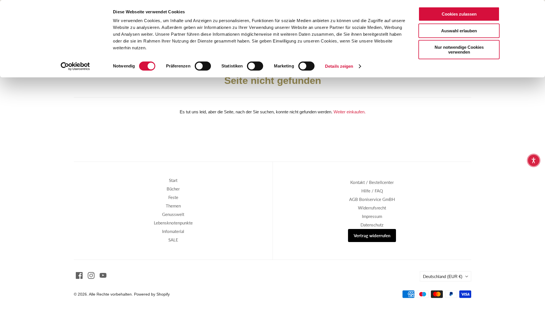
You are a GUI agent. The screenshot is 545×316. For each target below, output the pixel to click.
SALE (173, 239)
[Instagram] (91, 275)
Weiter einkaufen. (350, 111)
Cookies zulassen (459, 14)
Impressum (372, 216)
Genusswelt (173, 214)
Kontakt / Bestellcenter (372, 182)
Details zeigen (339, 66)
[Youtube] (103, 275)
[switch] (203, 66)
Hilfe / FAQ (372, 190)
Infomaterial (173, 231)
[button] (533, 160)
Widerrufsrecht (372, 207)
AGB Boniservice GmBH (372, 199)
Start (173, 180)
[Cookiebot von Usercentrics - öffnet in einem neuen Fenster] (75, 66)
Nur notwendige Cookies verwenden (459, 49)
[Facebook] (79, 275)
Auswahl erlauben (459, 30)
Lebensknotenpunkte (173, 222)
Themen (173, 205)
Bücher (173, 188)
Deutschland (442, 276)
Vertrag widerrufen (372, 235)
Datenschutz (371, 224)
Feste (173, 197)
